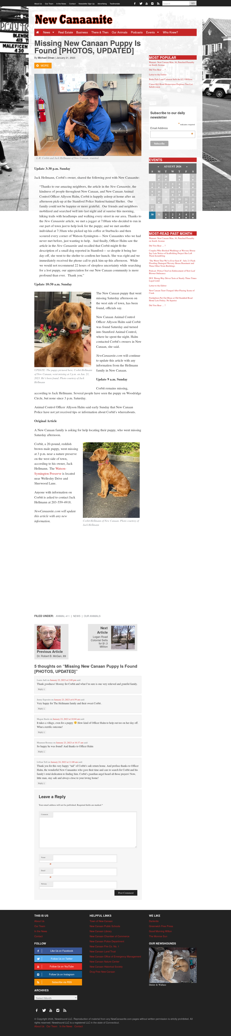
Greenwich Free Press (161, 926)
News (47, 32)
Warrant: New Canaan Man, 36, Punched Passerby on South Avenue (171, 63)
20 (179, 199)
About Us (38, 3)
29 (193, 207)
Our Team (49, 3)
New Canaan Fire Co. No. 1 (104, 946)
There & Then (99, 32)
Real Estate (65, 32)
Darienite (154, 921)
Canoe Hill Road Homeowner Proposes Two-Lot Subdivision (171, 85)
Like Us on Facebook (61, 950)
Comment (44, 814)
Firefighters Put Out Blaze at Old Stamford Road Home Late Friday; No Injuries (171, 299)
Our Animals (120, 32)
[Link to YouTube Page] (147, 3)
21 (186, 199)
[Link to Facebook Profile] (135, 3)
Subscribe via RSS (62, 982)
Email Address (171, 128)
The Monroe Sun (158, 936)
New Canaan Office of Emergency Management (115, 956)
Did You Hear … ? (157, 69)
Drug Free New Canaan (102, 971)
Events (151, 32)
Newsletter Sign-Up (87, 3)
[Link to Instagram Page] (153, 3)
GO (193, 3)
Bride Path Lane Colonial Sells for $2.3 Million (170, 79)
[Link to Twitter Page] (141, 3)
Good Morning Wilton (160, 931)
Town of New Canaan (101, 921)
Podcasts (137, 32)
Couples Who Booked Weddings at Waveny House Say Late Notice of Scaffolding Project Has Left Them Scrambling (172, 253)
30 (179, 176)
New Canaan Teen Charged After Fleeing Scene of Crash (171, 292)
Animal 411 (63, 616)
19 (172, 199)
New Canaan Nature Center (104, 961)
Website (44, 884)
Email (46, 871)
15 (193, 192)
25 (166, 207)
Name (46, 858)
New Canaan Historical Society (106, 966)
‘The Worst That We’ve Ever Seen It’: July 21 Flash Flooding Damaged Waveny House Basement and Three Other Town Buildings (172, 263)
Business (82, 32)
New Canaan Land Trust (103, 951)
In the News (61, 3)
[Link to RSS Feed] (158, 3)
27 (159, 176)
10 (159, 192)
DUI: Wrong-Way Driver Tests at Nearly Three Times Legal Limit (173, 279)
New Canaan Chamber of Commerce (109, 936)
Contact (72, 3)
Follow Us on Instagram (61, 974)
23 (152, 207)
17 (159, 199)
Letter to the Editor (157, 74)
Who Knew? (170, 32)
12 (172, 192)
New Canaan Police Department (107, 941)
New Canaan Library (101, 931)
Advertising (102, 3)
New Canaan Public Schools (105, 926)
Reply (41, 689)
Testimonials (115, 3)
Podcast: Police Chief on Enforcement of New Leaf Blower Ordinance (172, 272)
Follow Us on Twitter (62, 958)
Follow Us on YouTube (62, 966)
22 (193, 199)
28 (166, 176)
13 (179, 192)
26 (172, 207)
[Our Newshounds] (173, 965)
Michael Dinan (46, 57)
